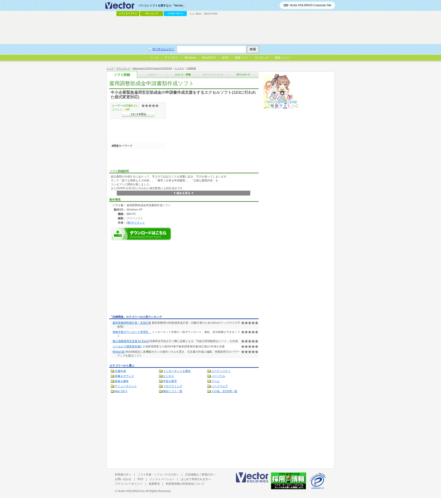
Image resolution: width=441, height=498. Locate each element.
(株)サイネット (136, 222)
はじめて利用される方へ (196, 479)
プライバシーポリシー (128, 483)
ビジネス (179, 68)
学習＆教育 (170, 381)
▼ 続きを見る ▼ (183, 193)
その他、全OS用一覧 (224, 391)
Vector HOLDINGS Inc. (132, 491)
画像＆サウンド (124, 376)
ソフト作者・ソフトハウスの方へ (158, 474)
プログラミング (172, 386)
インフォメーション (162, 479)
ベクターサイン (175, 13)
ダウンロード (123, 68)
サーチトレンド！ (163, 49)
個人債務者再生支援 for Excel (131, 341)
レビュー (152, 74)
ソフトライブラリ (128, 13)
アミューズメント (126, 386)
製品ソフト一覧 (172, 391)
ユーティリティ (221, 371)
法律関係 (191, 68)
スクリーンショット (213, 74)
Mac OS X (121, 391)
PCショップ (151, 13)
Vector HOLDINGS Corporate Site (310, 5)
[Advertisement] (147, 279)
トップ (110, 68)
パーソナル (218, 376)
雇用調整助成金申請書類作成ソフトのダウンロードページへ (141, 234)
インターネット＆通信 (177, 371)
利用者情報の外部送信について (185, 483)
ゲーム (215, 381)
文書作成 (120, 371)
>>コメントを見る (138, 114)
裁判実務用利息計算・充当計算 (132, 322)
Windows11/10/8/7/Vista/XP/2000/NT (152, 68)
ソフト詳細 (122, 74)
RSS (140, 479)
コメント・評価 (183, 74)
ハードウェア (219, 386)
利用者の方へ (123, 474)
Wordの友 (119, 351)
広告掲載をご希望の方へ (200, 474)
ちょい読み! (195, 13)
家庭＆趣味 (122, 381)
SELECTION (210, 13)
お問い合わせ (123, 479)
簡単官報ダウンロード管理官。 (132, 332)
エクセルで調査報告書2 (127, 346)
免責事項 (154, 483)
